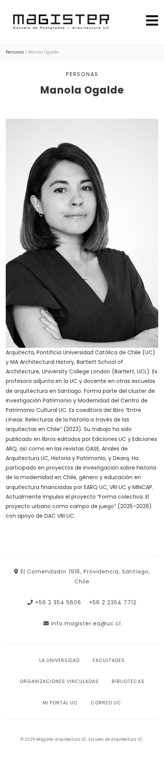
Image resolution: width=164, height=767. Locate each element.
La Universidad (59, 660)
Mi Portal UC (60, 702)
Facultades (109, 660)
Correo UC (106, 702)
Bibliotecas (128, 681)
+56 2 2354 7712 (113, 602)
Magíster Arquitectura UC (60, 23)
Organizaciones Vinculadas (59, 681)
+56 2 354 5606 (58, 602)
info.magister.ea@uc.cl (86, 623)
